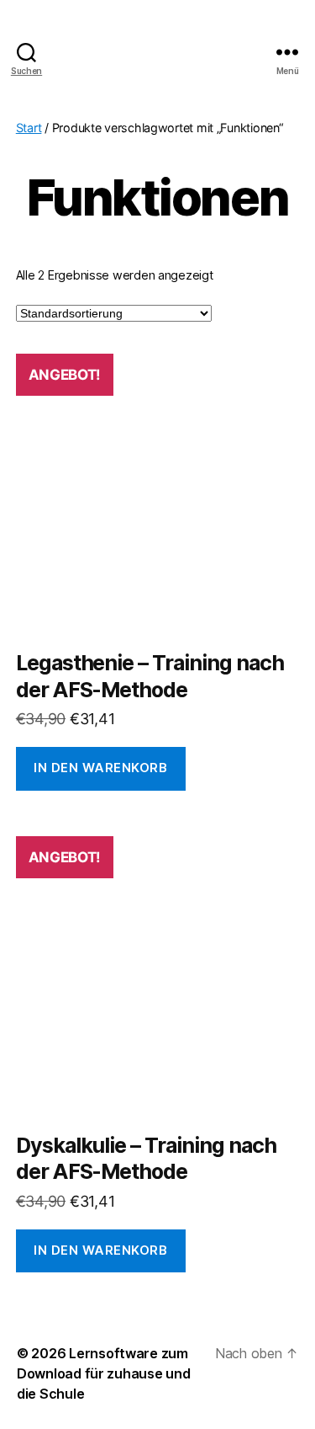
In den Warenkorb (100, 768)
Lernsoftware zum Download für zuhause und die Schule (104, 1373)
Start (29, 127)
